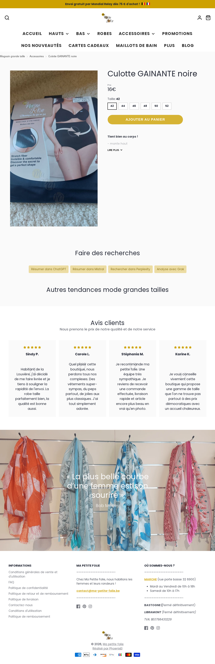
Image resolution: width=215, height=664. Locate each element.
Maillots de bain (136, 45)
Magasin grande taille (12, 56)
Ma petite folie (113, 644)
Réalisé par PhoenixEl (107, 649)
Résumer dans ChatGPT (48, 269)
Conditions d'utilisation (25, 611)
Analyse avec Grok (170, 269)
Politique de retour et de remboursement (38, 594)
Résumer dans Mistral (88, 269)
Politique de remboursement (29, 617)
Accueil (32, 34)
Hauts (56, 34)
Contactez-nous (21, 605)
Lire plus (113, 150)
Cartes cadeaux (89, 45)
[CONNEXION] (199, 17)
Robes (104, 34)
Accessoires (134, 34)
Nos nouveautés (41, 45)
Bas (80, 34)
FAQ (11, 582)
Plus (169, 45)
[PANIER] (208, 17)
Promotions (177, 34)
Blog (188, 45)
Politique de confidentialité (28, 588)
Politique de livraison (23, 599)
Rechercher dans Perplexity (130, 269)
